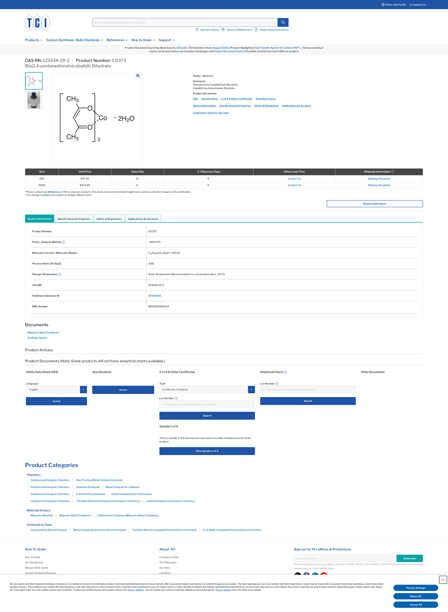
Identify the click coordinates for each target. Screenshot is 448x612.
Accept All (416, 604)
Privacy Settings (416, 587)
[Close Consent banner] (443, 580)
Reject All (415, 596)
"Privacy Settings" (135, 590)
